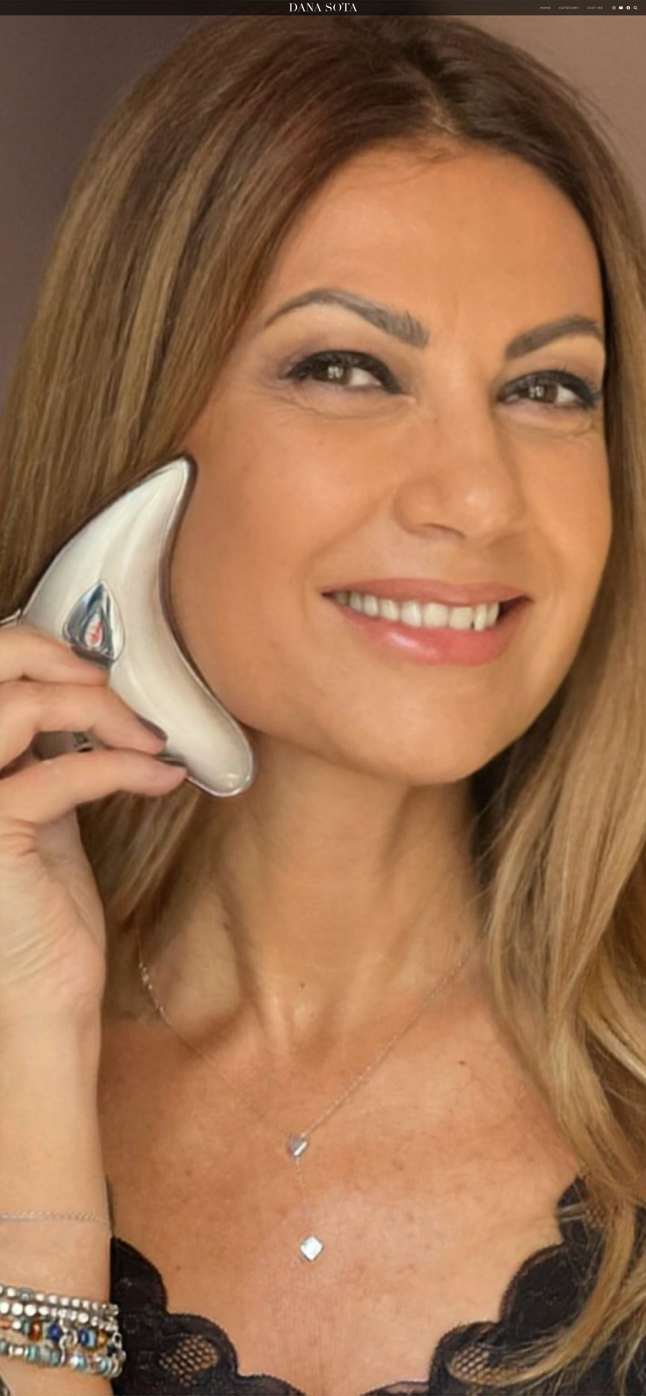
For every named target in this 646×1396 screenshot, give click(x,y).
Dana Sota (323, 7)
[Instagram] (614, 8)
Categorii (569, 8)
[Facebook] (629, 8)
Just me (595, 8)
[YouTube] (621, 8)
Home (545, 8)
